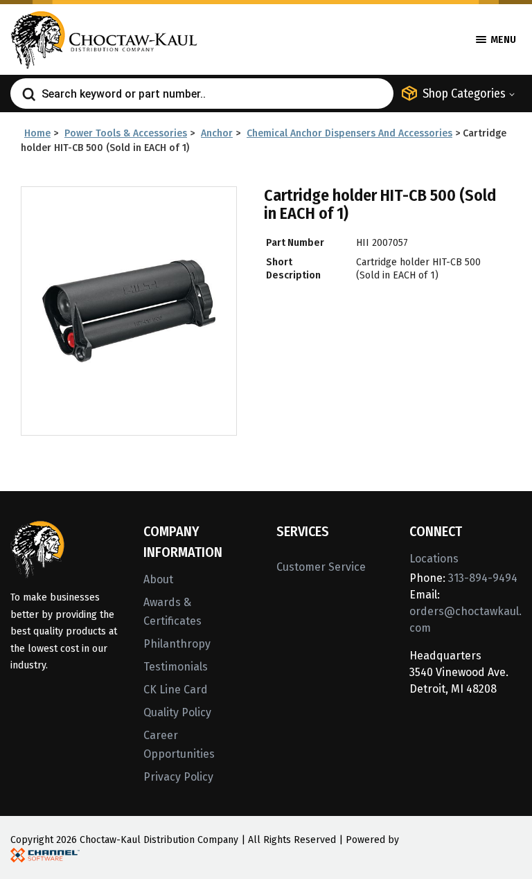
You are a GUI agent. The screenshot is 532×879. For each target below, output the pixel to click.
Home (37, 133)
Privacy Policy (178, 776)
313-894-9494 (482, 578)
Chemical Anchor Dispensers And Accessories (349, 133)
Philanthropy (177, 643)
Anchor (217, 133)
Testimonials (175, 666)
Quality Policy (177, 712)
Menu (502, 40)
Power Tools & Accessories (125, 133)
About (158, 579)
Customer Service (321, 567)
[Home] (103, 38)
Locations (434, 558)
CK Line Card (175, 689)
